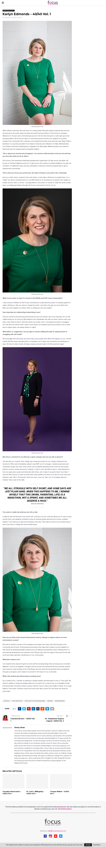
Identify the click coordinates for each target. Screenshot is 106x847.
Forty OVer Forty (17, 700)
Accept (88, 845)
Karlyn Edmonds (59, 700)
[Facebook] (45, 836)
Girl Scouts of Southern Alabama (35, 700)
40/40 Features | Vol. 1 (8, 10)
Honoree (49, 700)
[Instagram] (50, 836)
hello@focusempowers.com (57, 831)
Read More (96, 845)
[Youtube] (55, 836)
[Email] (60, 836)
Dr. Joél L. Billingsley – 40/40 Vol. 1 (35, 792)
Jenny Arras (7, 17)
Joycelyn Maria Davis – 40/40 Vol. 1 (12, 792)
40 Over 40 (6, 700)
